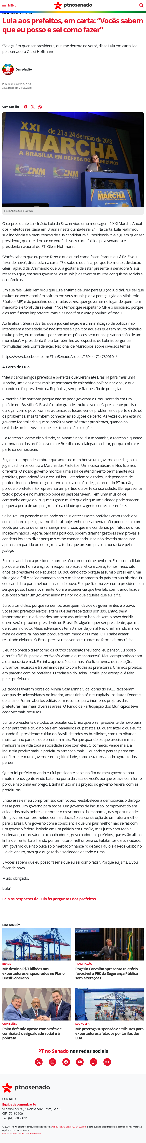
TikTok (93, 1062)
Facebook (66, 1062)
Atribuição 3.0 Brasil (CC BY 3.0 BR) (69, 1126)
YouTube (80, 1062)
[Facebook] (25, 107)
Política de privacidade (13, 1133)
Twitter (39, 1062)
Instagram (52, 1062)
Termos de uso (33, 1133)
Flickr (107, 1062)
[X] (33, 107)
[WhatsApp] (40, 107)
